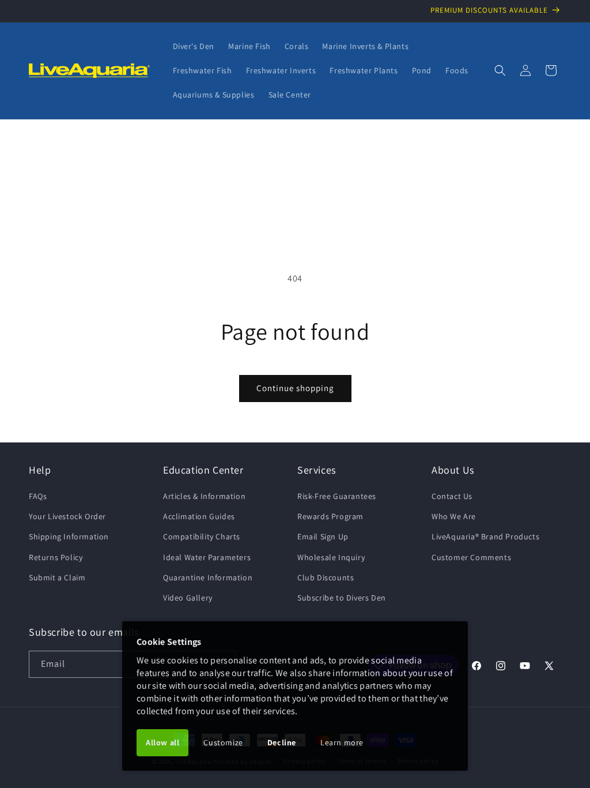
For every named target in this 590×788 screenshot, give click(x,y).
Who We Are (454, 516)
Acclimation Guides (199, 516)
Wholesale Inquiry (331, 557)
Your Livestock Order (67, 516)
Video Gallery (188, 597)
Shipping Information (69, 536)
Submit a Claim (57, 577)
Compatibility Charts (201, 536)
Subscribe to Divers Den (341, 597)
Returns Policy (55, 557)
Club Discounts (325, 577)
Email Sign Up (323, 536)
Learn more (342, 742)
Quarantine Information (207, 577)
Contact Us (452, 496)
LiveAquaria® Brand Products (485, 536)
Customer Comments (471, 557)
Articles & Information (204, 496)
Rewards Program (330, 516)
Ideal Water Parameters (207, 557)
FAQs (38, 496)
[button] (500, 70)
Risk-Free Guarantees (336, 496)
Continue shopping (295, 387)
